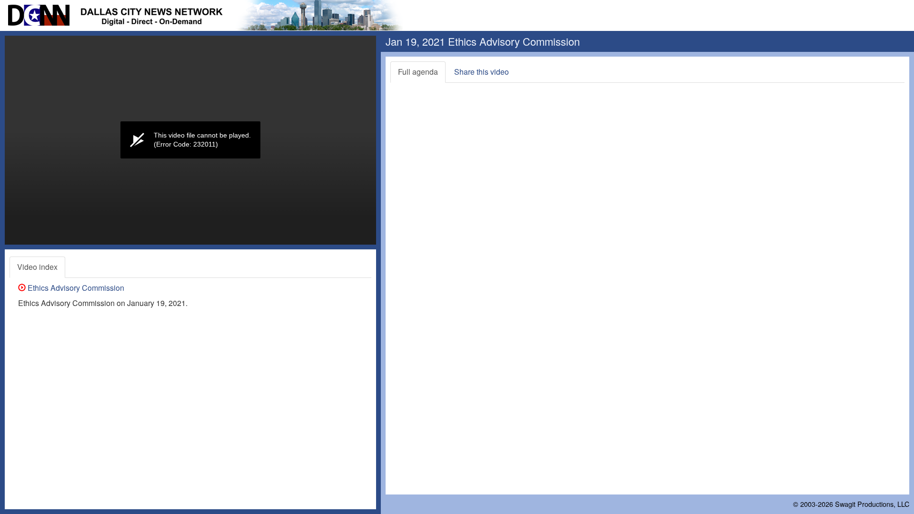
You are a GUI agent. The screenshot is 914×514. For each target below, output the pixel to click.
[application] (190, 140)
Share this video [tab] (481, 71)
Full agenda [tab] (418, 71)
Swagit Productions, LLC (872, 504)
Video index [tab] (37, 266)
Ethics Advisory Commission (75, 287)
